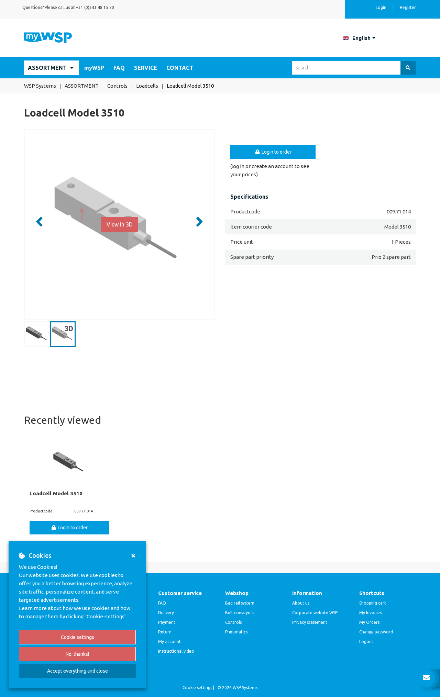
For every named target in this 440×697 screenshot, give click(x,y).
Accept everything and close (77, 671)
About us (300, 603)
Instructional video (176, 651)
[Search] (408, 68)
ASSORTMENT (47, 68)
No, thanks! (77, 654)
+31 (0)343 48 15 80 (95, 7)
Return (165, 632)
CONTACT (179, 68)
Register (408, 7)
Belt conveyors (239, 612)
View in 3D (120, 224)
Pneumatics (236, 632)
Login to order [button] (276, 152)
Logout (366, 641)
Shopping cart (372, 603)
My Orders (369, 622)
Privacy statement (309, 622)
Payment (166, 622)
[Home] (48, 37)
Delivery (166, 612)
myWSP (94, 68)
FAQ (119, 68)
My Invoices (370, 612)
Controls (233, 622)
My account (169, 641)
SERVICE (145, 68)
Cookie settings (77, 637)
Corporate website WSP (315, 612)
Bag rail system (239, 603)
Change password (376, 632)
